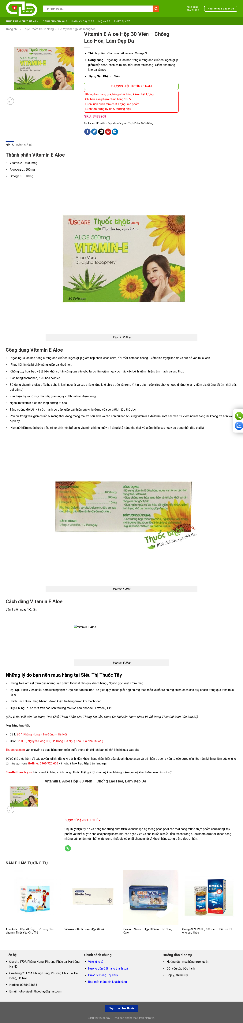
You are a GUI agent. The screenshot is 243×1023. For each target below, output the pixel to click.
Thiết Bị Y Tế (122, 21)
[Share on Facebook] (87, 132)
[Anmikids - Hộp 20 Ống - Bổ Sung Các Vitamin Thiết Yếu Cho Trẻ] (33, 897)
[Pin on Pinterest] (108, 132)
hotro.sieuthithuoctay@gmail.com (40, 991)
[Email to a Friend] (101, 132)
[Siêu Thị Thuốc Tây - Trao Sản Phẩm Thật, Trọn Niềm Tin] (21, 8)
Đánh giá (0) (24, 144)
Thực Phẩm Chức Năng (21, 21)
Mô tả (10, 144)
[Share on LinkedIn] (115, 132)
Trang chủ (12, 29)
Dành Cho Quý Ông (55, 21)
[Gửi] (156, 8)
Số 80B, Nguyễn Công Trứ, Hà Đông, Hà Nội (45, 741)
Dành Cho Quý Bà (82, 21)
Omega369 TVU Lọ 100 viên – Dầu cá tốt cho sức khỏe (207, 931)
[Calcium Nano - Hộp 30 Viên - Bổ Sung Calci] (150, 897)
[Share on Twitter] (94, 132)
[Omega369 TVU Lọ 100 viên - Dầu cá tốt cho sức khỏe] (209, 897)
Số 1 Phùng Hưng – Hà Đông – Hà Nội (42, 734)
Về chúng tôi (96, 961)
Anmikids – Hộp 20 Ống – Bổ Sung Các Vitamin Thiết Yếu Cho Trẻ (30, 931)
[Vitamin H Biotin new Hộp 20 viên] (92, 897)
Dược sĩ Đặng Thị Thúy (103, 975)
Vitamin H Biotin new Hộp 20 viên (85, 929)
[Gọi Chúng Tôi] (68, 848)
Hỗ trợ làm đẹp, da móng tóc (76, 29)
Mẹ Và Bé (104, 21)
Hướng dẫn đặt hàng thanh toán (108, 968)
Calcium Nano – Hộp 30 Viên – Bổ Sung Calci (147, 931)
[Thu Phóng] (10, 101)
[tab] (10, 145)
